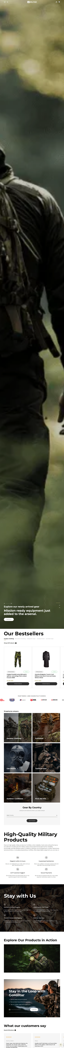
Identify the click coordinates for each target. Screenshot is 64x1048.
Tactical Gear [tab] (41, 638)
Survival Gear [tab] (49, 638)
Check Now (8, 619)
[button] (32, 958)
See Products (32, 820)
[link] (11, 672)
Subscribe (34, 1009)
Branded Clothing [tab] (20, 638)
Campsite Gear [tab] (31, 638)
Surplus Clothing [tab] (9, 638)
